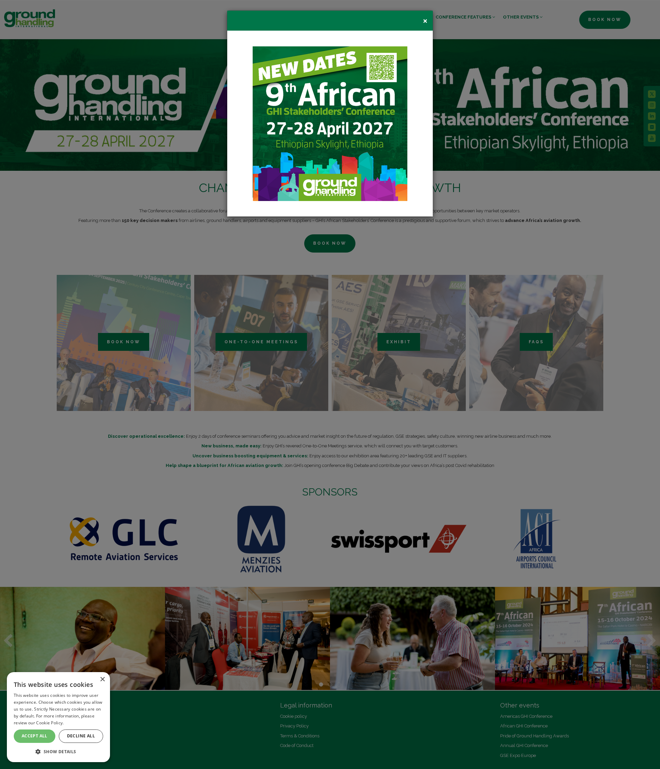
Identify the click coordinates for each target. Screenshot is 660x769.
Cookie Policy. (50, 723)
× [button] (102, 679)
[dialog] (58, 717)
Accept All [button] (34, 736)
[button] (58, 751)
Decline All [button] (81, 736)
